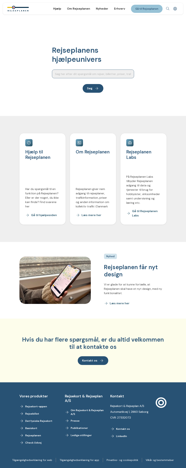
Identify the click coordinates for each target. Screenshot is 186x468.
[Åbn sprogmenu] (175, 8)
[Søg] (167, 8)
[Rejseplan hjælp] (18, 8)
